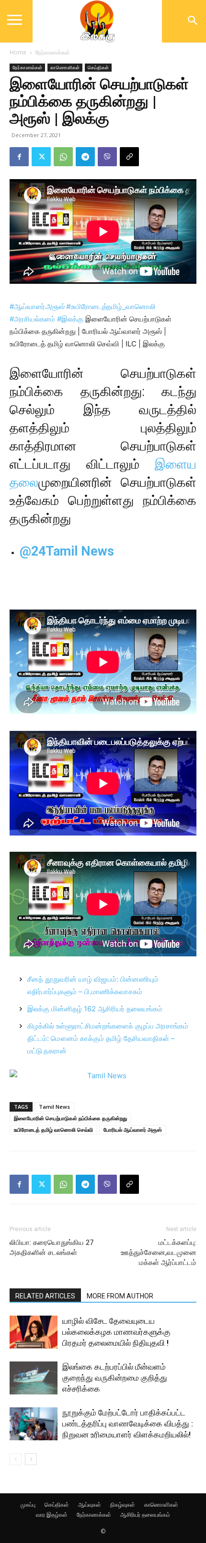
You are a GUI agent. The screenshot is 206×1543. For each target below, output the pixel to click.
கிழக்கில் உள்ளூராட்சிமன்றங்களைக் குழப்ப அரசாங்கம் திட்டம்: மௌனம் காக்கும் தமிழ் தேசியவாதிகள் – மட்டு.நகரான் (107, 1038)
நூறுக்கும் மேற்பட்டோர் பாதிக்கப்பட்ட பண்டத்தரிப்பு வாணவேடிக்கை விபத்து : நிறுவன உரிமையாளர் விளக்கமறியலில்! (127, 1423)
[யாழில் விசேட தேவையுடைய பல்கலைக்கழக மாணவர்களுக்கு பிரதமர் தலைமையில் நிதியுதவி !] (33, 1332)
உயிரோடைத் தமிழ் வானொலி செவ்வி (53, 1129)
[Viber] (107, 156)
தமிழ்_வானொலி (131, 306)
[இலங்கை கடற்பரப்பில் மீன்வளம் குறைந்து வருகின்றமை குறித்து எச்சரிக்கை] (33, 1377)
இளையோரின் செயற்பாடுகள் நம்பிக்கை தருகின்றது (70, 1118)
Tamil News (54, 1106)
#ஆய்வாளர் (37, 306)
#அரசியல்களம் (32, 318)
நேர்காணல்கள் (52, 52)
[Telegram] (85, 156)
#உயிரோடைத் (86, 306)
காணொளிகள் (161, 1504)
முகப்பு (28, 1504)
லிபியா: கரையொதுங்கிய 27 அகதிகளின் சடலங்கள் (51, 1247)
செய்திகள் (98, 67)
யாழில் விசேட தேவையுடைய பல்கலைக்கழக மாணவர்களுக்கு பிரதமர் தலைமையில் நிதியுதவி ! (116, 1332)
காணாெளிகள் (65, 67)
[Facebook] (19, 156)
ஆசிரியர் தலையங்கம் (145, 1515)
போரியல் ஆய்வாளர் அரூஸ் (132, 1129)
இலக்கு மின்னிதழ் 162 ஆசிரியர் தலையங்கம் (94, 1008)
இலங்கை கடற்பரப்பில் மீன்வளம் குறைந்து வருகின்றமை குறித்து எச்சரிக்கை (114, 1377)
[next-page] (31, 1459)
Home (18, 52)
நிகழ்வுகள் (122, 1504)
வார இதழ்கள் (52, 1515)
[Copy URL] (129, 156)
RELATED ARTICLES (45, 1296)
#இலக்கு (70, 318)
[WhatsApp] (63, 156)
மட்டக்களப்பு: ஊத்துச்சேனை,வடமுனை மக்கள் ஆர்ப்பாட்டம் (158, 1252)
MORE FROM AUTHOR (120, 1296)
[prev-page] (16, 1459)
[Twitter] (41, 156)
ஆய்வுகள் (89, 1504)
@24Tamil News (67, 551)
